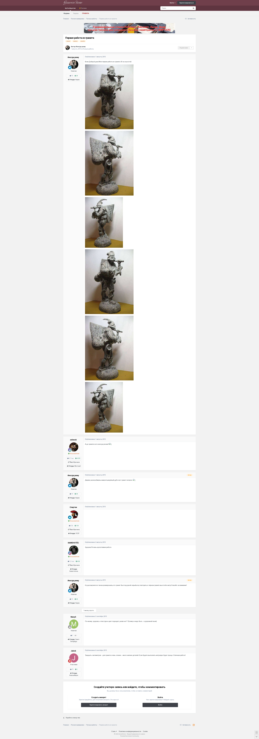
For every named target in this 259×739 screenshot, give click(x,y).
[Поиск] (193, 8)
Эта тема (185, 8)
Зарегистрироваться (186, 3)
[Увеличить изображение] (110, 444)
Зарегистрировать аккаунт (99, 705)
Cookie (145, 731)
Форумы (67, 13)
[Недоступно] (109, 97)
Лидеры (76, 13)
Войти (172, 3)
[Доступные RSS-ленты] (194, 725)
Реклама (83, 8)
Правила (85, 13)
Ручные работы (88, 49)
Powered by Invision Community (129, 736)
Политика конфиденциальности (130, 731)
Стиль (113, 731)
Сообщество (71, 8)
